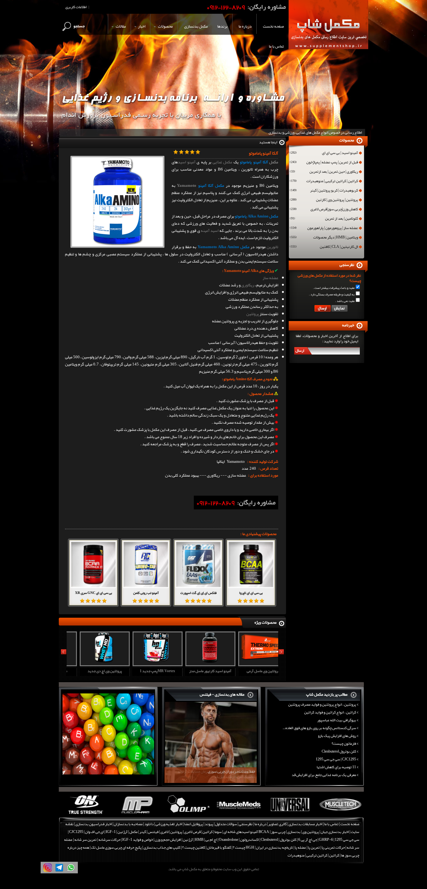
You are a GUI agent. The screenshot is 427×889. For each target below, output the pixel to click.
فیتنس (153, 831)
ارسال (299, 350)
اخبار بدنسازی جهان (335, 831)
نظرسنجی (246, 824)
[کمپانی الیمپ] (186, 814)
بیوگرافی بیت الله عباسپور (336, 720)
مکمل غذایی (222, 162)
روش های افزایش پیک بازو (337, 735)
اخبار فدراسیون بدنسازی (93, 824)
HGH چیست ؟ (243, 847)
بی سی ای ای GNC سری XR (93, 592)
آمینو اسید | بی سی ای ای (324, 153)
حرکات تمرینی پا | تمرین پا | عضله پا (320, 847)
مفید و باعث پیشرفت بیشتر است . (333, 288)
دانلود (148, 824)
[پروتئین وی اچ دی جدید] (92, 664)
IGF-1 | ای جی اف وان (100, 831)
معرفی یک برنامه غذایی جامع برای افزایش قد (324, 775)
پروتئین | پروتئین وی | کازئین (324, 200)
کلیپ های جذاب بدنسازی (161, 847)
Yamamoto (186, 185)
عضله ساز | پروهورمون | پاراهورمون (324, 228)
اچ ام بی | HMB (206, 839)
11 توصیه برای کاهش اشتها (336, 767)
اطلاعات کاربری (76, 7)
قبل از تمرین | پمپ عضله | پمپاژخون (324, 163)
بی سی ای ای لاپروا (251, 592)
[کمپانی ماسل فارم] (135, 814)
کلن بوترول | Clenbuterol (278, 839)
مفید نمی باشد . (344, 301)
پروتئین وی (310, 831)
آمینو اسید (186, 162)
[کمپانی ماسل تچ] (339, 814)
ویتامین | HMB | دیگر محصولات (324, 238)
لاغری (164, 831)
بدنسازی (293, 831)
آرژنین (123, 831)
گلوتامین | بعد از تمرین (324, 219)
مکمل (273, 162)
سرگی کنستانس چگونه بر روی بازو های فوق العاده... (319, 728)
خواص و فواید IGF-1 (137, 839)
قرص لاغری (192, 831)
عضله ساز (270, 278)
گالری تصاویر (277, 824)
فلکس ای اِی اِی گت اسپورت (198, 592)
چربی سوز (278, 831)
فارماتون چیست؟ (344, 743)
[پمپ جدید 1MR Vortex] (145, 664)
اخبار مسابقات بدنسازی (305, 824)
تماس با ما (331, 824)
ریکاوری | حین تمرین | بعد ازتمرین (324, 172)
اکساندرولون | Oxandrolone (239, 839)
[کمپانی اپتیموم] (84, 814)
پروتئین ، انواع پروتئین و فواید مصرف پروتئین (322, 704)
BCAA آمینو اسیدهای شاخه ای (246, 831)
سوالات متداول (226, 824)
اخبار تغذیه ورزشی (168, 824)
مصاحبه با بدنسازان (128, 824)
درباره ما (260, 824)
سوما (218, 831)
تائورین (272, 247)
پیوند (209, 824)
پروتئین (252, 314)
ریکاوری (247, 285)
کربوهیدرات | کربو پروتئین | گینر (324, 191)
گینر (142, 831)
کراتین (208, 831)
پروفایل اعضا (193, 824)
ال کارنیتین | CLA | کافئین (324, 247)
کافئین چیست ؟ (193, 847)
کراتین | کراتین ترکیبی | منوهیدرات (324, 181)
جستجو (79, 26)
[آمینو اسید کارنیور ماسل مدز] (198, 664)
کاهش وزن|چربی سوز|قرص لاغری (324, 210)
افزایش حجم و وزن (168, 839)
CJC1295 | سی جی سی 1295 (336, 759)
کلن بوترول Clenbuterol (339, 751)
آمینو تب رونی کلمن (146, 592)
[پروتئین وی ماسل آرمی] (251, 664)
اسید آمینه (210, 231)
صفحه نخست (349, 824)
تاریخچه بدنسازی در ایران (274, 847)
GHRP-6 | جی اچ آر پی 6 (315, 839)
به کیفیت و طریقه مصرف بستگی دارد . (331, 294)
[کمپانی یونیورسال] (288, 814)
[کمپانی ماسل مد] (237, 814)
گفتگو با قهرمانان (219, 847)
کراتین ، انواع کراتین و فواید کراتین (330, 712)
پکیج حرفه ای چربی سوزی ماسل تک (116, 847)
